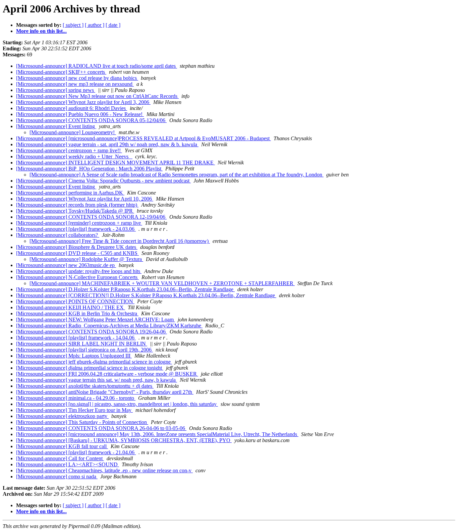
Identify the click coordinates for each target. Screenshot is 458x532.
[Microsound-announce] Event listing (56, 126)
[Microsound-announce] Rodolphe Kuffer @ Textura (86, 259)
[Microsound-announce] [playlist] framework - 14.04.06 (76, 337)
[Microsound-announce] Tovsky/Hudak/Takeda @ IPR (75, 211)
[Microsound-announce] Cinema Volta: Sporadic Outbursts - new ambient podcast (103, 180)
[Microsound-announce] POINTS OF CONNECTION (75, 301)
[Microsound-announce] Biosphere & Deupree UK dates (76, 247)
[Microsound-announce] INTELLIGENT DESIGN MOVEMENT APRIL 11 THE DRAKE (115, 162)
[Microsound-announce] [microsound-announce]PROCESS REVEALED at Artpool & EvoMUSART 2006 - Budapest (143, 138)
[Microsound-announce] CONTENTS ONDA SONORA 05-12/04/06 (91, 120)
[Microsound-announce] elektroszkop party (62, 416)
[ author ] (94, 25)
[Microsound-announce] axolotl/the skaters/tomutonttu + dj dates (85, 386)
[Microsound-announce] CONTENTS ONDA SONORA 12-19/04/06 (91, 217)
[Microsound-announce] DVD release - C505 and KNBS (77, 253)
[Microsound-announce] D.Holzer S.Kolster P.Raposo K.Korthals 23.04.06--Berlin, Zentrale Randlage (125, 289)
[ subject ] (73, 25)
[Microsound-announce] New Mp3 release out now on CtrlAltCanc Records (97, 96)
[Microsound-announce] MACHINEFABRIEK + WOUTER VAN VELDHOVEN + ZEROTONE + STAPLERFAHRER (162, 283)
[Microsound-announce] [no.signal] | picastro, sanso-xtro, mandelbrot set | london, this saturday (117, 404)
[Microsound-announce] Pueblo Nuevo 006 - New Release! (80, 114)
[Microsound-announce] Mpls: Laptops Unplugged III (74, 356)
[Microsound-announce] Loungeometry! (73, 132)
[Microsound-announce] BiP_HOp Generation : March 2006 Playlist (89, 168)
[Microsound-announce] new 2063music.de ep (66, 265)
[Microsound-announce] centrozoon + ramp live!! (69, 150)
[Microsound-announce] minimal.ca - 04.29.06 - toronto (75, 398)
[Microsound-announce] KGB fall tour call (62, 446)
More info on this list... (41, 31)
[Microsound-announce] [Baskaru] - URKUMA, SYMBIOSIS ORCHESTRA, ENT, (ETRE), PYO (124, 440)
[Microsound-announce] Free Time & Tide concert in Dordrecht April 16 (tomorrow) (120, 241)
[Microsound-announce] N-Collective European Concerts (77, 277)
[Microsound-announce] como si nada (57, 476)
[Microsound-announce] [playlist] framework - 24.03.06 (76, 229)
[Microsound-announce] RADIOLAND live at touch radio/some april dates (96, 66)
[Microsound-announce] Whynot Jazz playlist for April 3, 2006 (83, 102)
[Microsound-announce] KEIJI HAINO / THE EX (70, 307)
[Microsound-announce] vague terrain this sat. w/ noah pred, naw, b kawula (96, 380)
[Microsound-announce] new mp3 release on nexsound (75, 84)
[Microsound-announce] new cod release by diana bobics (77, 78)
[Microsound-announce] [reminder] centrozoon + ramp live (79, 223)
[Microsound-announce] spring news (55, 90)
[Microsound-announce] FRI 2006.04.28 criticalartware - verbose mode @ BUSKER (107, 374)
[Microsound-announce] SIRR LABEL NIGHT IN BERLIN (81, 344)
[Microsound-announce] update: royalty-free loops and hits (78, 271)
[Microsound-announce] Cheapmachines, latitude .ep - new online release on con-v (104, 470)
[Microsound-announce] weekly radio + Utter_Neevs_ (74, 156)
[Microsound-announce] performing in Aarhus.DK (70, 193)
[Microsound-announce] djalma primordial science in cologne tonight (89, 368)
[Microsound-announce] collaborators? (57, 235)
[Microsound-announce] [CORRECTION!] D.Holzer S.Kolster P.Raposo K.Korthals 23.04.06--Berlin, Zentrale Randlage (146, 295)
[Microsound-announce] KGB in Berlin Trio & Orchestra (77, 313)
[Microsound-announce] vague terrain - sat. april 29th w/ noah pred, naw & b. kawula (107, 144)
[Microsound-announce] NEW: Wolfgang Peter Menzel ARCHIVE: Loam (95, 319)
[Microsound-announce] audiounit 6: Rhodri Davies (71, 108)
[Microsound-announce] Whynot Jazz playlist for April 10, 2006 (84, 199)
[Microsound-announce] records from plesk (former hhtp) (77, 205)
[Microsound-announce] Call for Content (60, 458)
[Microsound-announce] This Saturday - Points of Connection (82, 422)
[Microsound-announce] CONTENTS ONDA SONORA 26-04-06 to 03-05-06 (101, 428)
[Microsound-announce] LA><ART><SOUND (67, 464)
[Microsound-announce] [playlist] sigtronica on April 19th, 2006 (84, 350)
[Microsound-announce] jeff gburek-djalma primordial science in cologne (94, 362)
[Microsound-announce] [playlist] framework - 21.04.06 (76, 452)
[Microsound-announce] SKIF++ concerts (61, 72)
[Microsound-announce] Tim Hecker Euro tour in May (74, 410)
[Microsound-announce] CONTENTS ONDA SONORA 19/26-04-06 (91, 331)
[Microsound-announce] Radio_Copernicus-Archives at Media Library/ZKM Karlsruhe (109, 325)
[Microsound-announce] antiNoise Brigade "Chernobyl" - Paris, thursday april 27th (104, 392)
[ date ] (113, 25)
